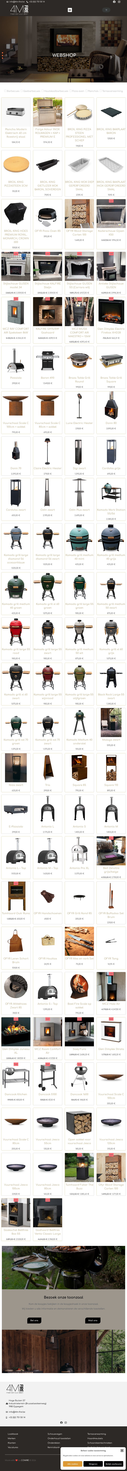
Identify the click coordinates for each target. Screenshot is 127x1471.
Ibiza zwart (16, 785)
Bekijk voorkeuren (114, 1464)
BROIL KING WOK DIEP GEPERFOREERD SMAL (79, 186)
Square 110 (111, 785)
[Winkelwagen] (106, 10)
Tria (47, 785)
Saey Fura (79, 1049)
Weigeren (93, 1464)
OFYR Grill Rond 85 (79, 913)
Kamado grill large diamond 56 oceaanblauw (16, 559)
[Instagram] (119, 2)
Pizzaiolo (16, 377)
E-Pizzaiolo (16, 826)
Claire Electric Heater (48, 468)
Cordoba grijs (111, 468)
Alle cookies (72, 1464)
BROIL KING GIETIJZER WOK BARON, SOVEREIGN (47, 186)
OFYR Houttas (47, 958)
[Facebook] (114, 2)
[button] (122, 1450)
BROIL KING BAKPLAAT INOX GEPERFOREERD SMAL (111, 186)
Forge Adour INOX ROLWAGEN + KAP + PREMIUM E (47, 133)
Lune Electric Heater (79, 423)
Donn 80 (111, 423)
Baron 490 (47, 377)
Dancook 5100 (48, 1094)
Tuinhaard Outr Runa (16, 913)
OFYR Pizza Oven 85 (48, 231)
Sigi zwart (79, 468)
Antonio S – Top (48, 1003)
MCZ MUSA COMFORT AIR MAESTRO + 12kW (79, 332)
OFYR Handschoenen (48, 913)
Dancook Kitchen (16, 1094)
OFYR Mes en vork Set (79, 958)
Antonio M (111, 826)
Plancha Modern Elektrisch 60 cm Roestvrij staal (16, 133)
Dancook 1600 (79, 1094)
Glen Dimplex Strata (111, 1049)
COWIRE (25, 1460)
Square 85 (79, 785)
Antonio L (47, 826)
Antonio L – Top (16, 868)
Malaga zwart (111, 739)
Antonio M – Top (47, 868)
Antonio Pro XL (79, 868)
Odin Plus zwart (79, 509)
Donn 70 (16, 468)
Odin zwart (47, 509)
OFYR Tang (111, 958)
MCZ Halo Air (111, 1003)
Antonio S (79, 826)
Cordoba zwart (16, 509)
